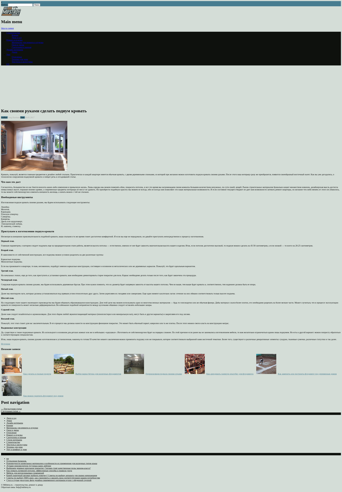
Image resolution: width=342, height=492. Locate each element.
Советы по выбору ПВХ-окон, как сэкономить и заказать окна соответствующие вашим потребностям (53, 478)
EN (7, 64)
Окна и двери (18, 45)
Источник (5, 344)
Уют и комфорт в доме (16, 449)
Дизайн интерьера (14, 50)
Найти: (4, 5)
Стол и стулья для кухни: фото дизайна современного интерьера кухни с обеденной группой (48, 480)
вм (7, 458)
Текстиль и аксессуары (22, 62)
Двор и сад (17, 38)
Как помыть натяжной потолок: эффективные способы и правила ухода (39, 471)
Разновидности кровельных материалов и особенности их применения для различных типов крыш (51, 463)
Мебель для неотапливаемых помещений (25, 473)
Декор (14, 52)
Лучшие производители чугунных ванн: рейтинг (28, 466)
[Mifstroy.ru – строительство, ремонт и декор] (11, 15)
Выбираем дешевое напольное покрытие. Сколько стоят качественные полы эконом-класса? (48, 468)
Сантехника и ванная (21, 47)
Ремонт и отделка (14, 40)
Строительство (13, 33)
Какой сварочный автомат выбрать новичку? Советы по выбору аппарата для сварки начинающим (51, 475)
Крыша (15, 35)
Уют (8, 54)
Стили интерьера (14, 440)
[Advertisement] (23, 86)
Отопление (17, 57)
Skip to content (7, 28)
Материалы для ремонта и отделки (27, 42)
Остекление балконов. (16, 461)
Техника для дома (20, 59)
